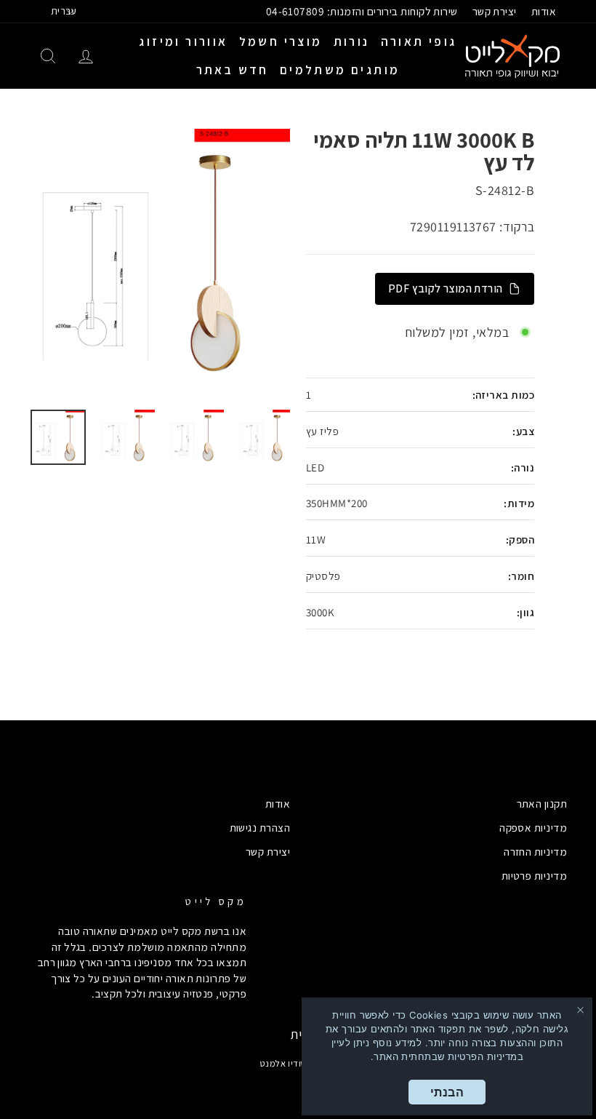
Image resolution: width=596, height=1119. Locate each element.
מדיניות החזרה (535, 851)
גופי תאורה (419, 41)
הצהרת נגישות (260, 827)
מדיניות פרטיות (534, 875)
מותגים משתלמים (340, 70)
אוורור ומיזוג (183, 41)
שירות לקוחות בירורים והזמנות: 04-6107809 (362, 11)
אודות (543, 11)
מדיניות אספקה (533, 827)
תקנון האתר (542, 803)
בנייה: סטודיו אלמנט (298, 1063)
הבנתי (447, 1092)
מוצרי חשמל (281, 41)
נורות (352, 41)
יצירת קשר (494, 11)
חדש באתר (232, 70)
